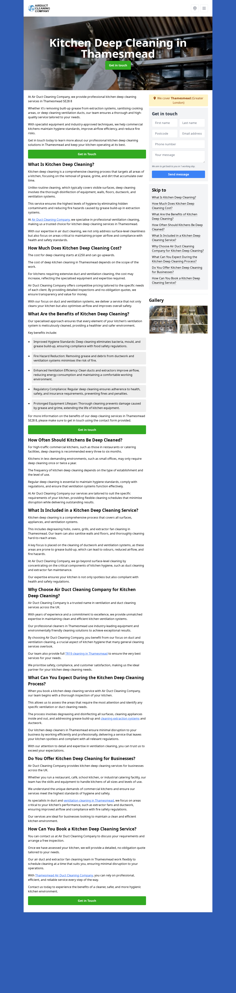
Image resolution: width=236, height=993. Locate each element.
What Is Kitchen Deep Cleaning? (174, 197)
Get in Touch (87, 154)
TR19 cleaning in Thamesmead (86, 654)
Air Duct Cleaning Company (51, 220)
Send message (178, 174)
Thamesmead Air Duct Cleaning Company (64, 875)
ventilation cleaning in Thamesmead (89, 800)
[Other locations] (195, 8)
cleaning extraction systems (120, 718)
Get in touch (118, 65)
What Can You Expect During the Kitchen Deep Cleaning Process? (174, 259)
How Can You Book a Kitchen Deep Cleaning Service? (176, 280)
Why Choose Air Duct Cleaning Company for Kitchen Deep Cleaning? (178, 248)
